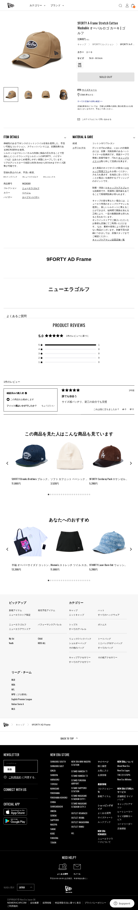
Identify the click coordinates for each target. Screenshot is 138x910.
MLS (13, 708)
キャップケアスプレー (118, 187)
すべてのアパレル (77, 628)
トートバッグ (104, 638)
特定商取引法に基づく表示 (68, 903)
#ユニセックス (49, 177)
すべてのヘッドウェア (108, 614)
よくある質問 (104, 812)
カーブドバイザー (30, 197)
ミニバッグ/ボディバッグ (110, 643)
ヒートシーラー (124, 811)
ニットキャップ (76, 614)
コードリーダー (124, 823)
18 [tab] (85, 494)
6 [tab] (59, 494)
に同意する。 (23, 777)
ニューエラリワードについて (105, 840)
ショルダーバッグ (77, 643)
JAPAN (22, 887)
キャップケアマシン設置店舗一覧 (108, 239)
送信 (9, 769)
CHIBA (53, 802)
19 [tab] (87, 494)
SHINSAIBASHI (56, 806)
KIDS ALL (41, 643)
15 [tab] (78, 494)
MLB (13, 679)
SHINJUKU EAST (57, 766)
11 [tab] (70, 494)
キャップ (81, 44)
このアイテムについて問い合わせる (96, 119)
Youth (11, 643)
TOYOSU (54, 784)
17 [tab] (83, 494)
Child (40, 638)
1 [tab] (48, 494)
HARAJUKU (54, 779)
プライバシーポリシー (95, 903)
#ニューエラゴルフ (30, 177)
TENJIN (53, 842)
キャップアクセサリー (80, 657)
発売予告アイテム (46, 610)
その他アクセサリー (107, 657)
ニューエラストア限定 (20, 614)
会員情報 (102, 774)
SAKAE (53, 829)
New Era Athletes (124, 779)
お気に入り (103, 770)
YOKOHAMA (55, 793)
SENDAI (53, 815)
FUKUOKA (54, 838)
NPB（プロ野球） (20, 694)
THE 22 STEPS (123, 774)
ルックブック (104, 821)
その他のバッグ (76, 647)
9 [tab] (65, 494)
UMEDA (53, 811)
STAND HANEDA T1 (79, 771)
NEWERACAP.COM (16, 903)
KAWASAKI (54, 788)
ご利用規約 (15, 777)
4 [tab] (55, 494)
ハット (101, 610)
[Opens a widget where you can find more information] (122, 903)
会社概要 (34, 903)
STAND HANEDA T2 (79, 775)
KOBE (52, 833)
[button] (69, 345)
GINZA (53, 770)
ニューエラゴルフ (17, 624)
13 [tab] (74, 494)
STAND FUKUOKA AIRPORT (78, 782)
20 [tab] (89, 494)
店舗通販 (121, 828)
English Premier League (22, 699)
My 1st (11, 638)
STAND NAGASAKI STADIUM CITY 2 (79, 805)
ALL (72, 833)
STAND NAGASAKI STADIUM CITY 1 (79, 797)
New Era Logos (123, 770)
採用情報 (47, 903)
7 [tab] (61, 494)
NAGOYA (53, 824)
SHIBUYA (54, 775)
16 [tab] (81, 494)
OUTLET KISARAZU (79, 813)
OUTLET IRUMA (77, 817)
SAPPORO (54, 820)
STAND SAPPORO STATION (79, 789)
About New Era (123, 765)
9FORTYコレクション (103, 44)
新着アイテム (15, 610)
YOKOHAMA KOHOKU (58, 797)
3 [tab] (53, 494)
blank (73, 769)
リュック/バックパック (80, 638)
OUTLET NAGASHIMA (80, 822)
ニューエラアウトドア (20, 628)
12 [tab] (72, 494)
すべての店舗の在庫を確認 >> (89, 101)
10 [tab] (68, 494)
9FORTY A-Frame (128, 44)
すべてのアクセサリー (80, 661)
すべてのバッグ (105, 647)
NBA (13, 684)
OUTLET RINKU (77, 826)
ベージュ (26, 193)
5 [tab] (57, 494)
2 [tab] (50, 494)
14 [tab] (76, 494)
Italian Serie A (18, 704)
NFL (13, 689)
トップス (73, 624)
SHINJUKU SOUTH (58, 761)
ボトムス (102, 624)
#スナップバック (10, 177)
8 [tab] (63, 494)
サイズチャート (105, 817)
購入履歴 (102, 765)
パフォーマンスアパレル (50, 624)
